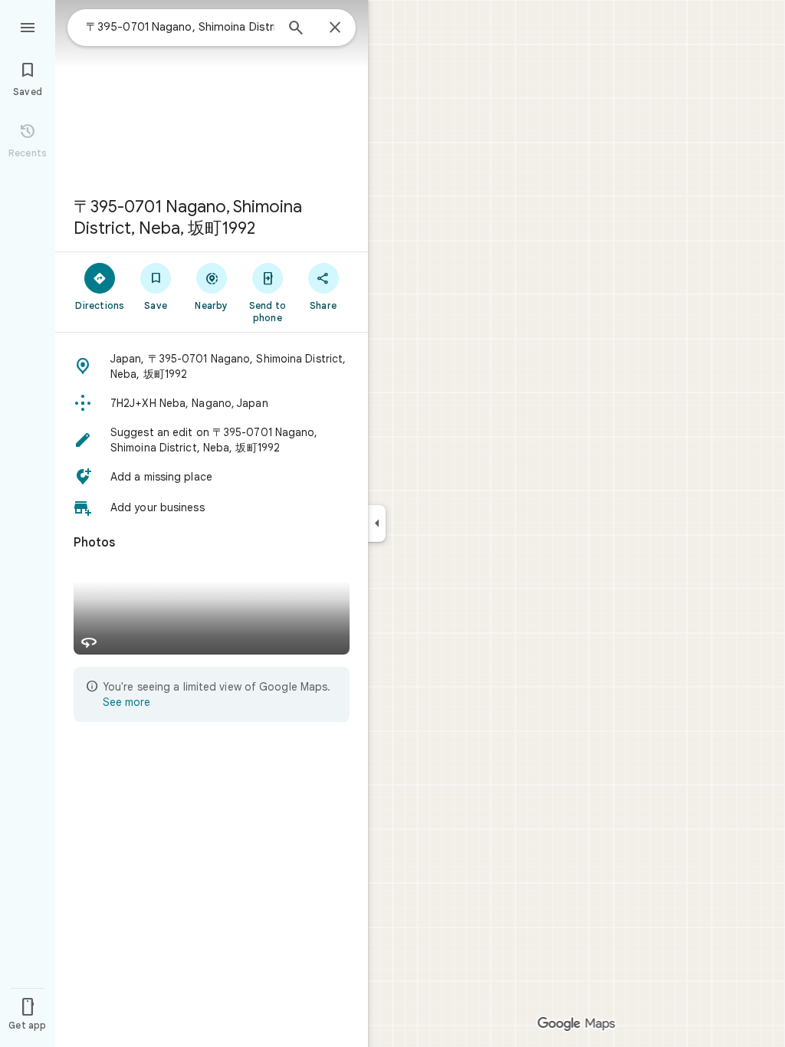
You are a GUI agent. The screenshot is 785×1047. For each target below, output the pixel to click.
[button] (211, 366)
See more (126, 702)
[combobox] (180, 27)
